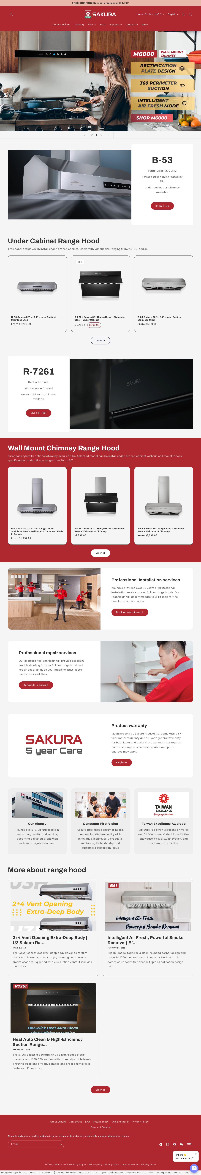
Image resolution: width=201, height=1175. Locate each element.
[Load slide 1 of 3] (92, 135)
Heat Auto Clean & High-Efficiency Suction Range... (48, 1042)
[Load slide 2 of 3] (96, 135)
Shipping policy (120, 1121)
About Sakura (58, 1121)
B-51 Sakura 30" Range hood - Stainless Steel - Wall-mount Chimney (161, 530)
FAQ (87, 1121)
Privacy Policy (141, 1121)
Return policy (101, 1121)
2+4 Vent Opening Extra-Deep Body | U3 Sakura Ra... (50, 940)
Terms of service (130, 1164)
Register (121, 762)
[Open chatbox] (194, 1168)
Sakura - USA (59, 1164)
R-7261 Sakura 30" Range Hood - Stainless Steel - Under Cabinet (99, 318)
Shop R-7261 (39, 412)
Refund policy (95, 1164)
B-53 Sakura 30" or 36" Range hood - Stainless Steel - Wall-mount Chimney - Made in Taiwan (37, 531)
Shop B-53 (162, 206)
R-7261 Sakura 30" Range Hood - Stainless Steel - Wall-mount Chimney (99, 530)
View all (101, 340)
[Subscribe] (60, 1144)
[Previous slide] (84, 134)
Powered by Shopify (76, 1164)
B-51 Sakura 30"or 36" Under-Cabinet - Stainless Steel (160, 318)
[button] (11, 14)
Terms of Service (100, 1127)
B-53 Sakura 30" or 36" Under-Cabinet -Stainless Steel (34, 318)
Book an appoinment (130, 612)
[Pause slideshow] (116, 134)
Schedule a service (36, 685)
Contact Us (75, 1121)
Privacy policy (112, 1164)
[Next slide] (109, 134)
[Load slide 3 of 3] (101, 135)
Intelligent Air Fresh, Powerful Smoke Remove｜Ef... (145, 940)
